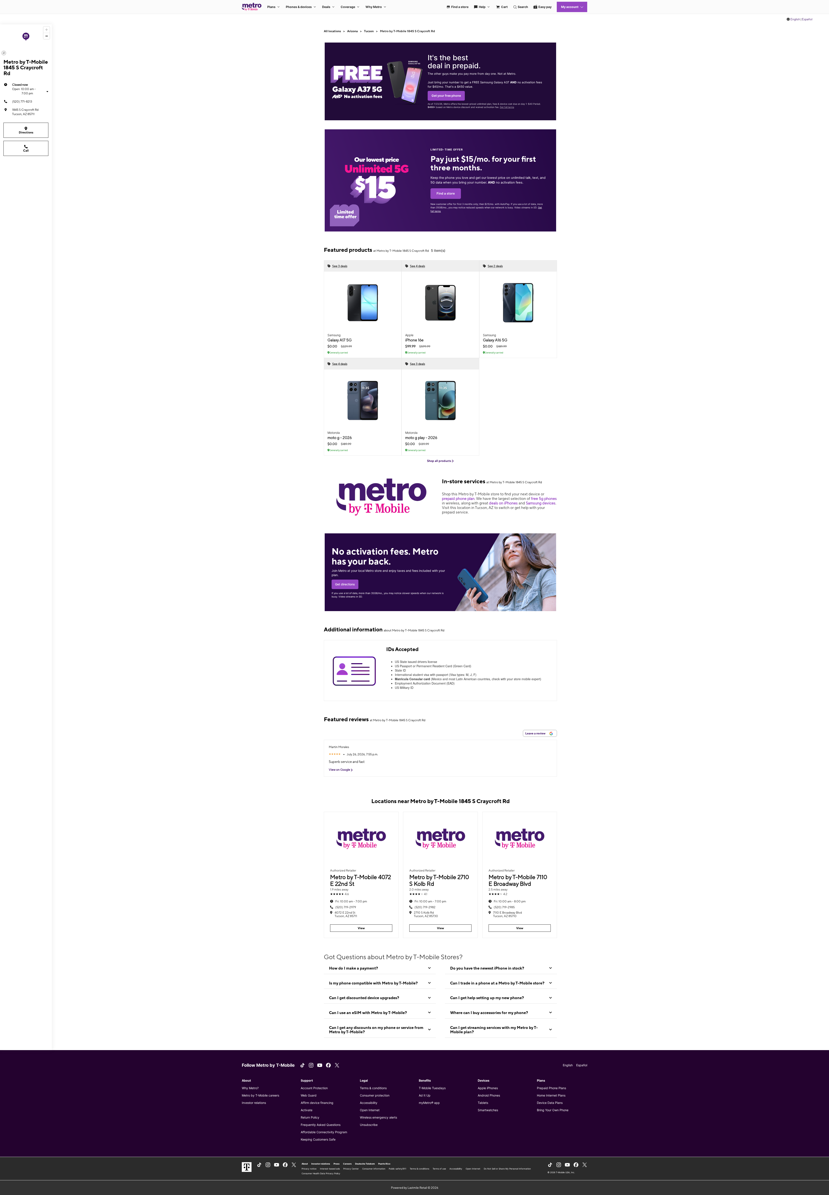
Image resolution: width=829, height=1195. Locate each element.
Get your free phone (446, 95)
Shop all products (439, 461)
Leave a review (535, 733)
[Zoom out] (46, 36)
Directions (26, 132)
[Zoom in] (46, 30)
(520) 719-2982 (424, 907)
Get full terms (507, 107)
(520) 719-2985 (504, 907)
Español (807, 19)
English (795, 19)
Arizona (352, 31)
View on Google (340, 769)
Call (26, 150)
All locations (332, 31)
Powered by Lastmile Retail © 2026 (414, 1187)
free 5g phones (544, 498)
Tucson (369, 31)
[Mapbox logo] (3, 53)
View (361, 928)
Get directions (345, 584)
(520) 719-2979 (345, 907)
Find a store (446, 193)
